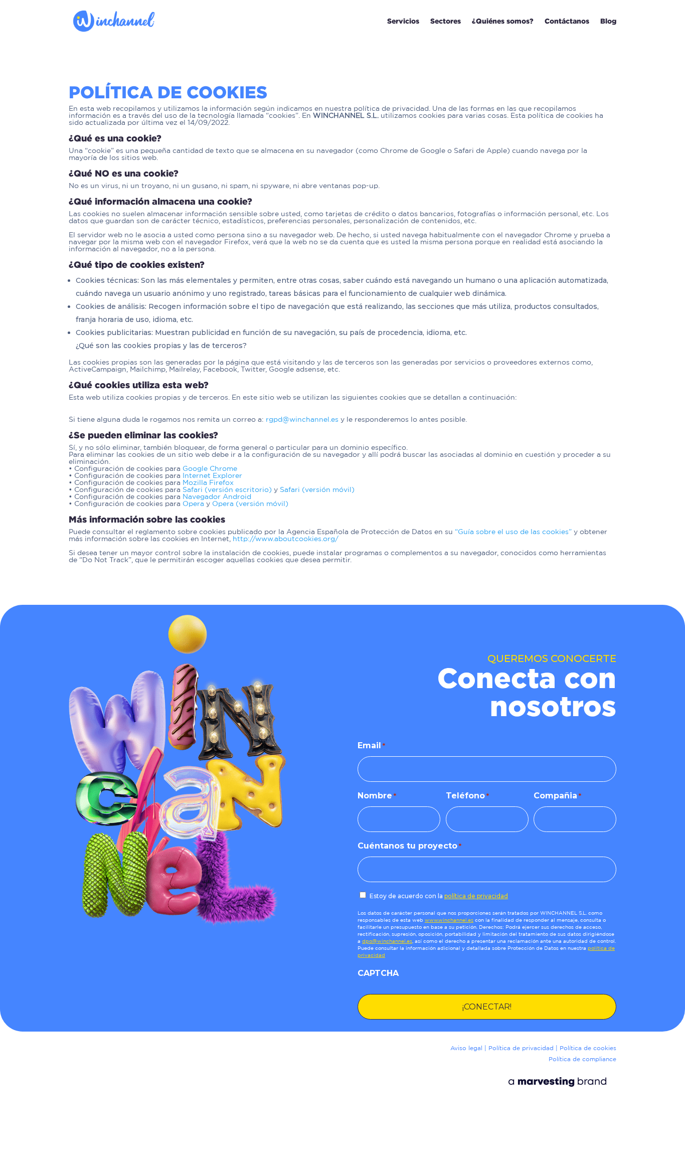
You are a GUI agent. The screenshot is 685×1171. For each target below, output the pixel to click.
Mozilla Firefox (208, 483)
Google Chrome (210, 469)
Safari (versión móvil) (317, 490)
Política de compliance (582, 1059)
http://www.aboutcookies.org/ (285, 539)
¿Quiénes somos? (503, 21)
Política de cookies (588, 1048)
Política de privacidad (521, 1048)
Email (371, 745)
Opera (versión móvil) (250, 504)
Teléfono (467, 795)
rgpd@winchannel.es (302, 420)
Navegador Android (217, 497)
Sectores (445, 21)
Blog (608, 21)
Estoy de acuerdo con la (439, 896)
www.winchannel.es (449, 920)
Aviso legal (466, 1048)
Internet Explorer (212, 476)
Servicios (403, 21)
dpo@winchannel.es (387, 941)
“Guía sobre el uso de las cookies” (513, 532)
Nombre (377, 795)
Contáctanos (567, 21)
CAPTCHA (378, 973)
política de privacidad (476, 896)
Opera (193, 504)
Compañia (557, 795)
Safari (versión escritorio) (227, 490)
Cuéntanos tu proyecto (409, 846)
